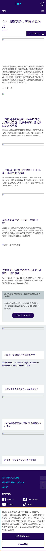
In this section (34, 33)
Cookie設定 (23, 544)
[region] (23, 529)
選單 (4, 11)
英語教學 (5, 487)
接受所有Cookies (23, 536)
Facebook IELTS (33, 499)
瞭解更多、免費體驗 (23, 315)
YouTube (10, 504)
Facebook (10, 499)
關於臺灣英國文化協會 (10, 478)
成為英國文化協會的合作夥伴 (13, 482)
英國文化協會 (8, 4)
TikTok (29, 504)
